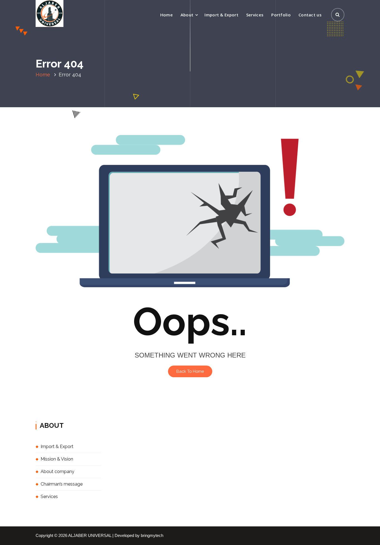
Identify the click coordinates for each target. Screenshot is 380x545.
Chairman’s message (62, 484)
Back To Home (190, 371)
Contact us (310, 15)
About (187, 15)
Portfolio (281, 15)
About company (57, 471)
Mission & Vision (57, 459)
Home (166, 15)
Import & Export (221, 15)
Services (254, 15)
